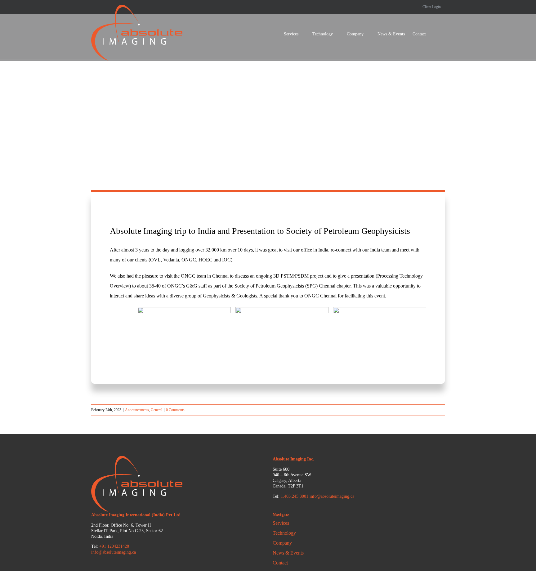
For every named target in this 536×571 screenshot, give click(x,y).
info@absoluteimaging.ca (332, 496)
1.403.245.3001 (294, 496)
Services (281, 523)
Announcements (137, 410)
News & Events (288, 552)
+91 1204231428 (114, 546)
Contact (280, 562)
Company (282, 543)
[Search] (435, 34)
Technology (284, 533)
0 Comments (175, 410)
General (156, 410)
